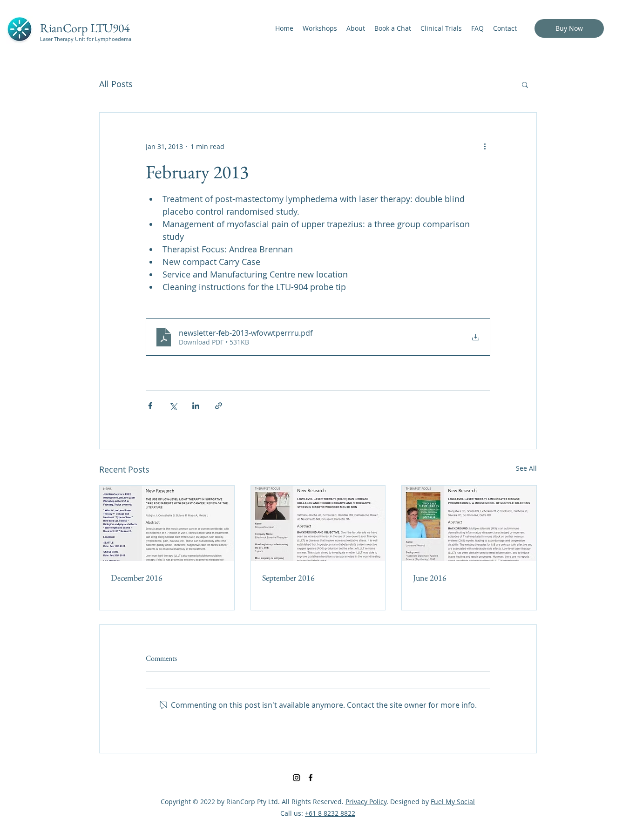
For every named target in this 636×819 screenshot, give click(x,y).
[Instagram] (296, 777)
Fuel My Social (453, 801)
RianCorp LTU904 (84, 28)
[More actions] (484, 146)
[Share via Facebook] (150, 405)
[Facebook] (310, 777)
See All (526, 468)
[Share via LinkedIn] (195, 405)
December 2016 (136, 577)
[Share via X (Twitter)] (173, 405)
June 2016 (430, 577)
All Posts (116, 83)
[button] (525, 84)
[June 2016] (469, 523)
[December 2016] (167, 523)
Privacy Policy (365, 801)
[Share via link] (218, 405)
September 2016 (288, 577)
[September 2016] (318, 523)
